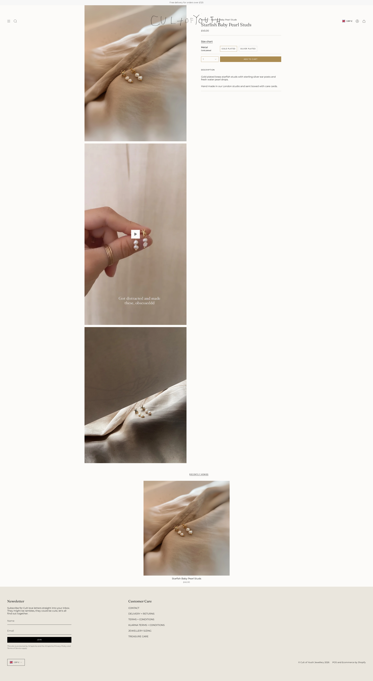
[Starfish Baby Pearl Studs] (187, 528)
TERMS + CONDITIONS (141, 619)
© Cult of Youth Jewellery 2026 (313, 662)
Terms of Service (14, 648)
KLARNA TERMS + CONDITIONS (146, 625)
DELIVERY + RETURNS (141, 613)
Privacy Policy (60, 646)
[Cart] (364, 21)
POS (334, 662)
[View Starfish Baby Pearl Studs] (135, 234)
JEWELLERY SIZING (139, 630)
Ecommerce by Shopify (354, 662)
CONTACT (133, 608)
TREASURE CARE (138, 636)
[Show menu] (9, 21)
